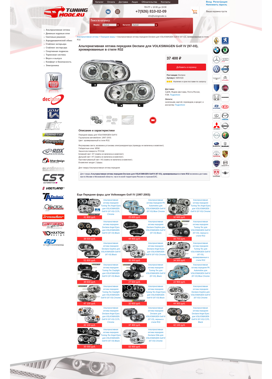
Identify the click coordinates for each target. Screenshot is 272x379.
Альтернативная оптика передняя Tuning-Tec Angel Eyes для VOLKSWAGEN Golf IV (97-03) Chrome (200, 205)
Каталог (99, 2)
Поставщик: (172, 75)
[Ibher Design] (53, 160)
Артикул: (171, 78)
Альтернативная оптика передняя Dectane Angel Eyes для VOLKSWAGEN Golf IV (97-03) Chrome (156, 249)
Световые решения (55, 37)
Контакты (165, 2)
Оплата (111, 2)
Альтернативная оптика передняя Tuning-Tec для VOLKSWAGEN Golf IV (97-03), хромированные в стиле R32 (200, 251)
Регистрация (220, 1)
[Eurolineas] (53, 168)
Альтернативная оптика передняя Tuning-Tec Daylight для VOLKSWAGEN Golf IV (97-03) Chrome (111, 292)
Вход (209, 1)
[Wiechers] (53, 225)
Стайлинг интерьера (56, 44)
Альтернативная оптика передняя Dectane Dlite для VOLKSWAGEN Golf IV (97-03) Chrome (155, 335)
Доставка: (170, 89)
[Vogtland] (53, 188)
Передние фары (107, 37)
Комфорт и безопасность (58, 62)
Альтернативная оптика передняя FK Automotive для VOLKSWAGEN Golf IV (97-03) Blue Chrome (155, 205)
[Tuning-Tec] (53, 134)
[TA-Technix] (53, 196)
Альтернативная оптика (87, 37)
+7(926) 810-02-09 (151, 11)
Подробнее (175, 95)
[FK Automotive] (53, 124)
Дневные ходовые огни (58, 33)
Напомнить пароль (216, 4)
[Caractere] (53, 207)
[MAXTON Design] (53, 233)
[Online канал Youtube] (53, 82)
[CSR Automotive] (53, 178)
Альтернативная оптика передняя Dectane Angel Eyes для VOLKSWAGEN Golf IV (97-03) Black (111, 227)
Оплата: (169, 99)
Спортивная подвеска (57, 51)
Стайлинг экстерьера (56, 47)
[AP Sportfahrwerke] (53, 242)
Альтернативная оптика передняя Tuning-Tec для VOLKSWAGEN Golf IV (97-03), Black (155, 270)
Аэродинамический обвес (59, 40)
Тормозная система (56, 55)
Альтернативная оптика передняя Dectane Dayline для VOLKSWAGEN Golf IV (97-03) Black (155, 227)
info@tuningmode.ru (157, 16)
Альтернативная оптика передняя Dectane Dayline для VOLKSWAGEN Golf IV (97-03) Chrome (200, 292)
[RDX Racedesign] (53, 151)
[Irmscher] (53, 216)
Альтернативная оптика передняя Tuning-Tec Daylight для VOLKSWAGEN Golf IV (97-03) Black (111, 270)
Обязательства (149, 2)
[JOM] (53, 113)
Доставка (123, 2)
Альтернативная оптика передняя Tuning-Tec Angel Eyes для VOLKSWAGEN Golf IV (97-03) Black (156, 292)
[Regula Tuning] (53, 142)
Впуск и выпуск (54, 58)
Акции (135, 2)
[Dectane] (53, 99)
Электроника (52, 65)
